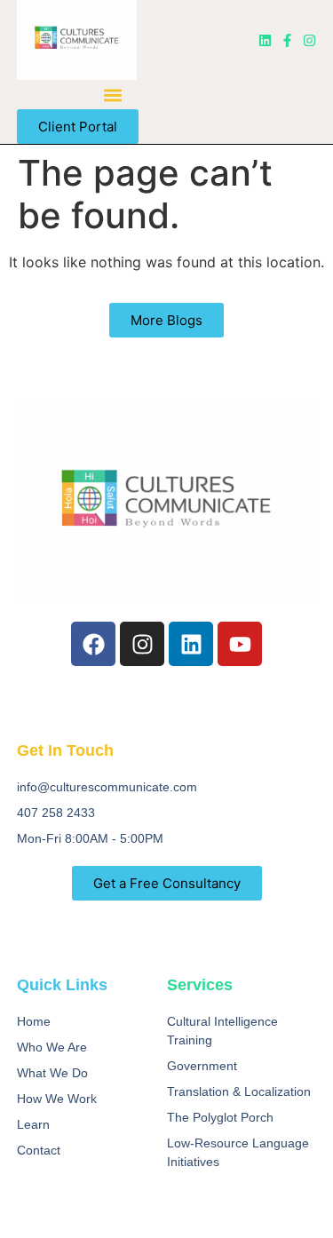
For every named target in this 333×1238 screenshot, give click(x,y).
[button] (113, 94)
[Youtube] (240, 644)
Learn (33, 1124)
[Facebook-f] (287, 40)
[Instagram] (309, 40)
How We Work (57, 1098)
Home (34, 1021)
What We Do (52, 1073)
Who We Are (52, 1047)
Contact (38, 1150)
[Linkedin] (265, 40)
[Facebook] (93, 644)
